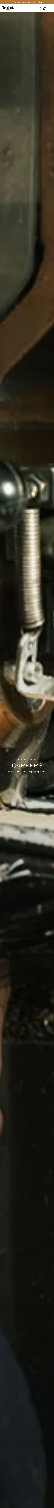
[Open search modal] (39, 8)
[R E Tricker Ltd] (8, 8)
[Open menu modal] (50, 8)
